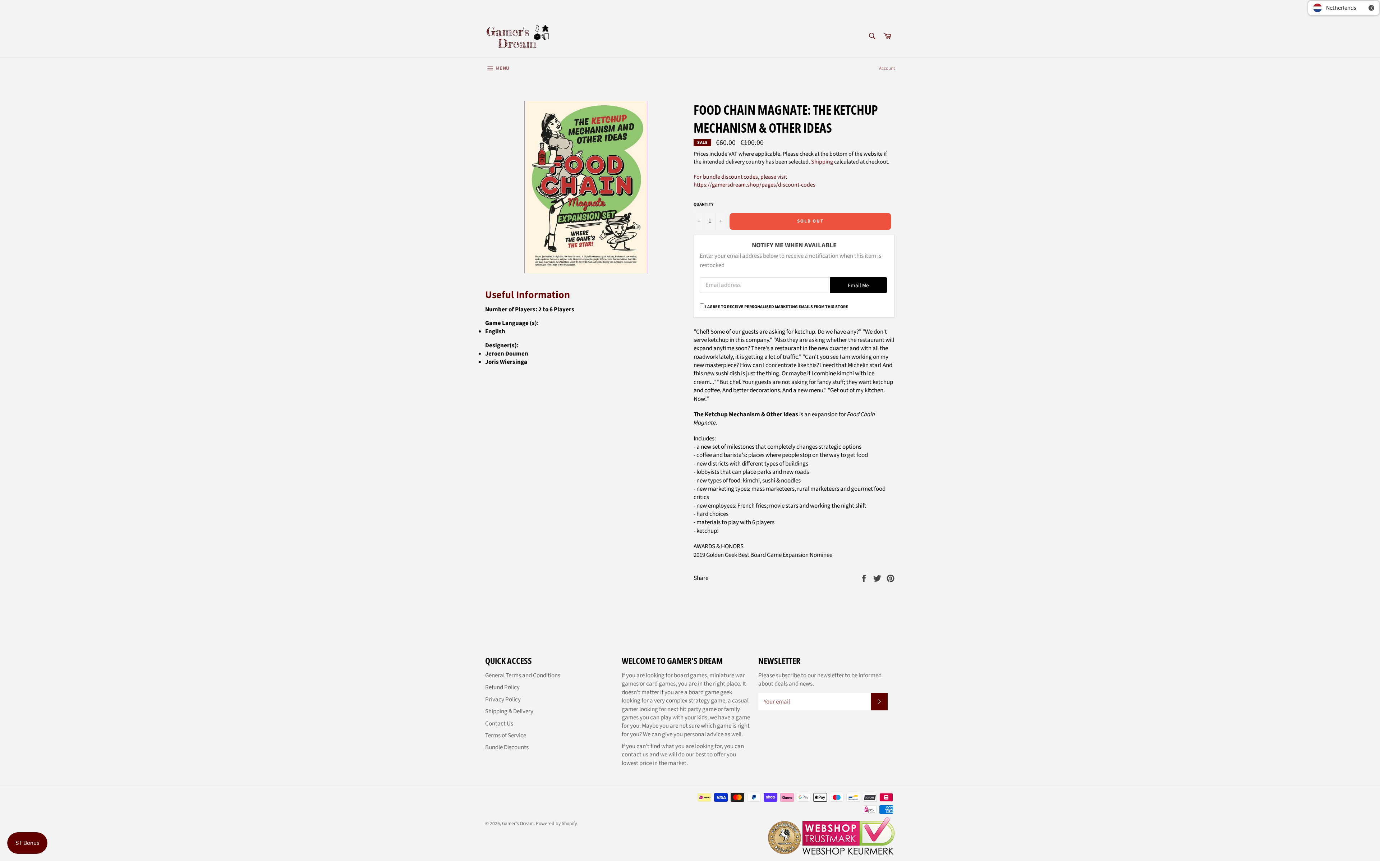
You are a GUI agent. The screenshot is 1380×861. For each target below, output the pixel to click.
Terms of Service (505, 735)
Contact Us (499, 723)
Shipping (822, 162)
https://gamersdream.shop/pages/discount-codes (754, 185)
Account (887, 68)
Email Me (858, 285)
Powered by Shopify (556, 823)
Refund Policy (502, 687)
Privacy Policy (503, 699)
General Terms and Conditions (522, 675)
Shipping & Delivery (509, 711)
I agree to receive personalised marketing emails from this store (776, 307)
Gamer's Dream (518, 823)
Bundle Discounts (507, 747)
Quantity (703, 204)
